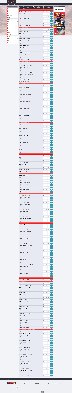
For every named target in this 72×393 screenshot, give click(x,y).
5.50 (48, 85)
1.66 (48, 279)
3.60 (46, 50)
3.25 (46, 108)
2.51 (48, 271)
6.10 (46, 63)
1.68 (43, 189)
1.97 (48, 327)
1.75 (43, 85)
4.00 (46, 45)
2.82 (48, 292)
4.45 (43, 273)
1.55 (43, 18)
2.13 (43, 38)
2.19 (43, 182)
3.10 (46, 135)
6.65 (48, 18)
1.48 (48, 133)
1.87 (48, 140)
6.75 (48, 283)
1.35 (48, 29)
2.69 (48, 31)
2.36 (48, 221)
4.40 (46, 65)
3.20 (46, 128)
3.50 (46, 23)
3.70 (46, 18)
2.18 (43, 57)
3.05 (46, 101)
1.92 (43, 320)
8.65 (48, 63)
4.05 (46, 325)
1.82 (43, 361)
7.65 (48, 318)
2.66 (43, 216)
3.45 (48, 16)
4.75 (48, 99)
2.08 (43, 285)
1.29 (43, 243)
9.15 (43, 29)
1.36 (43, 252)
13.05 (48, 207)
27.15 (48, 236)
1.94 (48, 169)
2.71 (48, 200)
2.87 (48, 23)
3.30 (46, 36)
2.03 (48, 373)
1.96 (43, 149)
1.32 (43, 180)
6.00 (48, 43)
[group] (23, 7)
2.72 (46, 331)
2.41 (43, 264)
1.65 (43, 366)
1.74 (43, 70)
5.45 (48, 72)
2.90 (43, 115)
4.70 (46, 43)
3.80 (48, 94)
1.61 (48, 65)
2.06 (43, 16)
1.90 (43, 92)
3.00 (46, 25)
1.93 (48, 187)
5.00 (46, 147)
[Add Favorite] (20, 10)
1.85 (48, 126)
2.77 (48, 331)
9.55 (48, 180)
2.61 (48, 231)
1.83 (48, 59)
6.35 (46, 266)
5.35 (46, 238)
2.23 (43, 304)
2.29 (43, 36)
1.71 (43, 340)
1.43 (43, 318)
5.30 (46, 77)
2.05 (48, 128)
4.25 (46, 257)
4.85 (43, 59)
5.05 (48, 189)
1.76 (48, 273)
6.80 (48, 325)
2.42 (43, 101)
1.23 (43, 207)
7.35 (48, 106)
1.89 (43, 11)
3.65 (48, 142)
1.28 (43, 238)
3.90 (48, 11)
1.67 (43, 306)
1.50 (43, 43)
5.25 (46, 180)
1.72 (43, 224)
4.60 (43, 140)
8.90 (48, 77)
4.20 (48, 50)
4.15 (43, 128)
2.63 (43, 231)
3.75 (46, 169)
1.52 (43, 283)
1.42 (43, 106)
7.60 (43, 133)
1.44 (48, 257)
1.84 (43, 99)
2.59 (43, 87)
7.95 (48, 259)
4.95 (46, 106)
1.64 (43, 214)
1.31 (43, 63)
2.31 (43, 23)
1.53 (43, 155)
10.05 (48, 238)
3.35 (48, 36)
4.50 (46, 209)
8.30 (46, 236)
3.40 (46, 16)
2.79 (43, 31)
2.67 (43, 338)
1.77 (48, 167)
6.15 (46, 359)
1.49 (43, 325)
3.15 (46, 31)
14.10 (48, 266)
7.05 (43, 257)
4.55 (46, 72)
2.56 (43, 25)
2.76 (48, 311)
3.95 (46, 70)
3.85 (43, 169)
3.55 (46, 11)
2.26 (43, 94)
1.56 (43, 72)
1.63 (43, 354)
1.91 (48, 45)
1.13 (48, 359)
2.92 (48, 25)
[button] (20, 7)
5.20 (46, 29)
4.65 (48, 70)
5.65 (46, 207)
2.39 (43, 200)
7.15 (48, 209)
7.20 (48, 147)
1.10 (43, 236)
